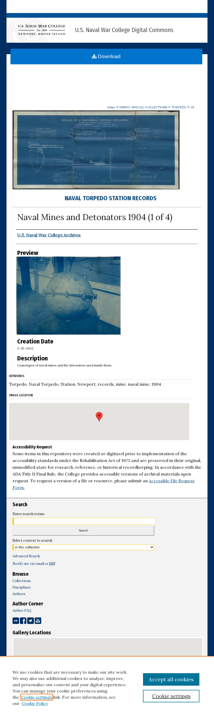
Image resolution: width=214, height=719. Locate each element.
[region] (107, 687)
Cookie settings (36, 697)
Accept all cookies (171, 679)
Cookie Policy (35, 703)
